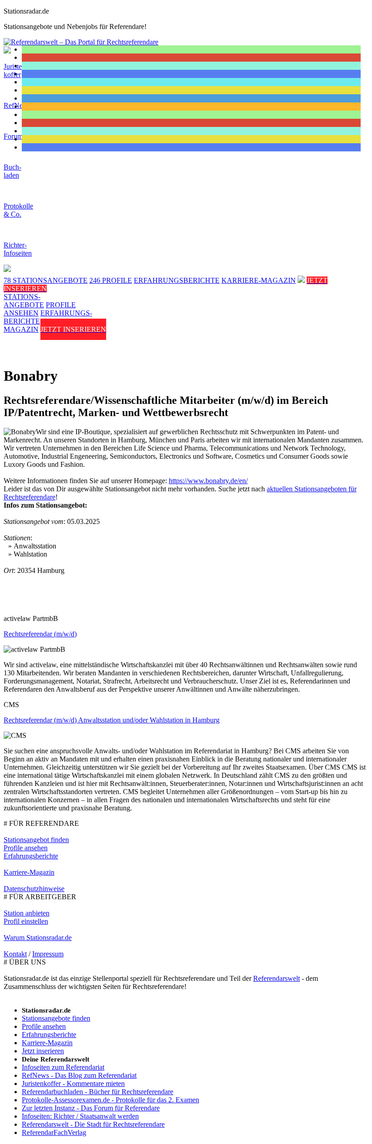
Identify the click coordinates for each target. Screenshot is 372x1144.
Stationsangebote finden (56, 1018)
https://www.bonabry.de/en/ (208, 481)
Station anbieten (26, 913)
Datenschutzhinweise (34, 888)
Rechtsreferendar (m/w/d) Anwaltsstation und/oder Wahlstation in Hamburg (112, 720)
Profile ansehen (26, 848)
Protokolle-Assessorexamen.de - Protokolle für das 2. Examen (110, 1100)
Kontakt (15, 954)
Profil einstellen (26, 921)
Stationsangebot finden (36, 839)
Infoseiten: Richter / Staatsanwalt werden (80, 1116)
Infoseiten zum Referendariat (63, 1067)
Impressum (48, 954)
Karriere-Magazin (29, 872)
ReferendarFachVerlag (54, 1132)
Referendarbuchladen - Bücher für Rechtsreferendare (97, 1092)
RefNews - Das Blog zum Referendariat (79, 1075)
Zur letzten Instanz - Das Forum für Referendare (91, 1108)
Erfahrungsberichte (31, 856)
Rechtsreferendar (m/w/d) (40, 634)
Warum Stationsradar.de (38, 937)
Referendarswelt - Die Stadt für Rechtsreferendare (93, 1124)
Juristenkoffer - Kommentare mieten (73, 1083)
